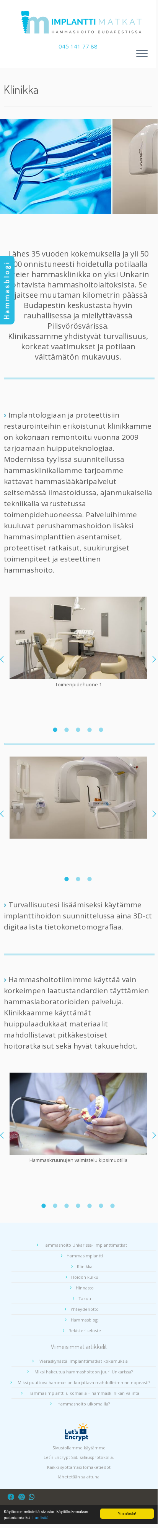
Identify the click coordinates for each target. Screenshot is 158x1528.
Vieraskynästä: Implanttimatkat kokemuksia (83, 1361)
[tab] (55, 730)
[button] (154, 659)
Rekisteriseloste (84, 1330)
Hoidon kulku (84, 1277)
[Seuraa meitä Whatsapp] (33, 1497)
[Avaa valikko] (142, 54)
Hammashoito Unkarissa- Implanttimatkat (84, 1245)
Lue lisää (41, 1517)
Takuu (84, 1298)
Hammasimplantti (85, 1256)
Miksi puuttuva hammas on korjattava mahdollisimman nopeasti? (84, 1382)
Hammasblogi (85, 1320)
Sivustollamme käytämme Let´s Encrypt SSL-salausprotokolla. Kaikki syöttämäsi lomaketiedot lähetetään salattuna (79, 1462)
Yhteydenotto (84, 1309)
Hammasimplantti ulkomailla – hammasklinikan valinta (83, 1393)
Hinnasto (85, 1288)
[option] (78, 643)
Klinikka (85, 1266)
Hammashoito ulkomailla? (83, 1404)
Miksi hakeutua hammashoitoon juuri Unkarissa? (83, 1372)
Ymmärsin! (127, 1513)
